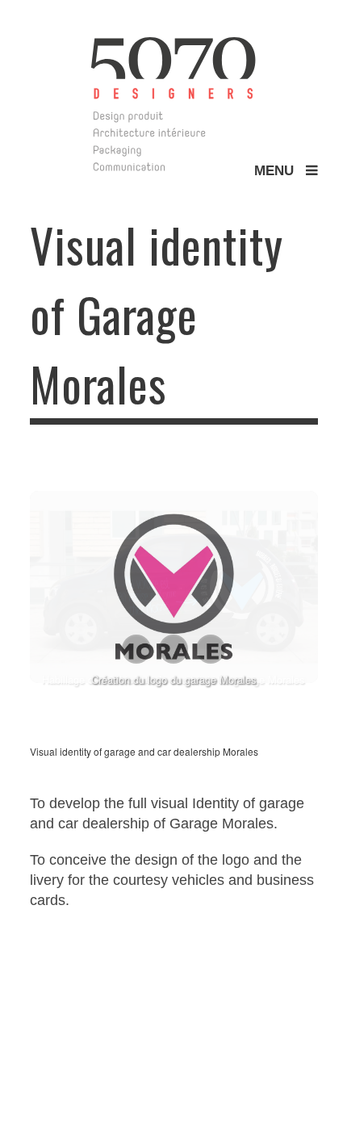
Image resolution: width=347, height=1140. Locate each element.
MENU (280, 170)
